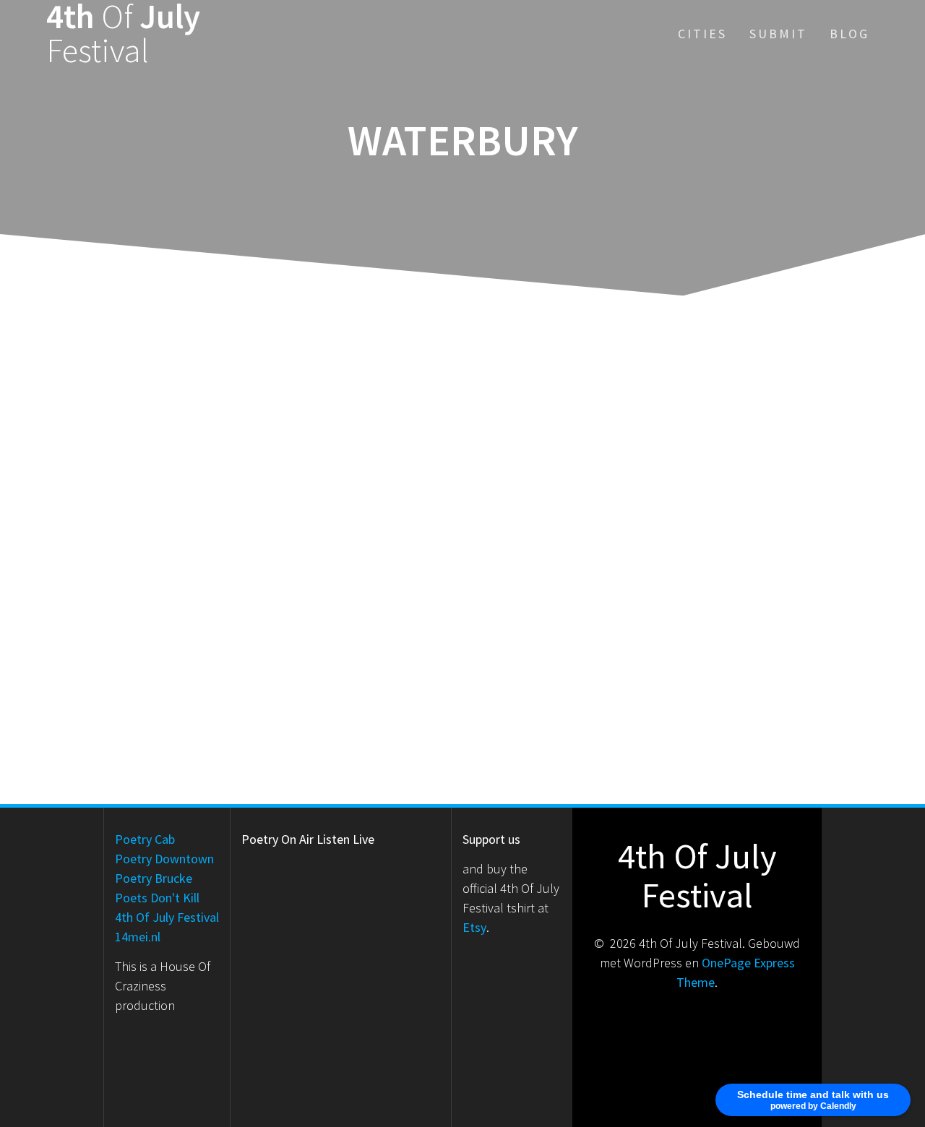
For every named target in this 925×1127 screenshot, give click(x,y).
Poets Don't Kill (157, 897)
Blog (849, 33)
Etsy (474, 927)
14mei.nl (137, 936)
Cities (702, 33)
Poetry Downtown (164, 858)
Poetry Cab (145, 839)
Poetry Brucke (153, 878)
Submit (778, 33)
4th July (123, 34)
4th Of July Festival (167, 917)
